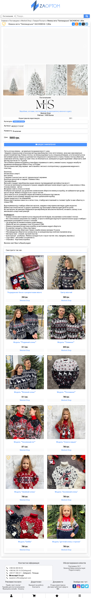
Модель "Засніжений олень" (66, 492)
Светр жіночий (66, 292)
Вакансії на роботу (36, 585)
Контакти (36, 587)
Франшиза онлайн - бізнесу (13, 589)
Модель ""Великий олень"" (25, 392)
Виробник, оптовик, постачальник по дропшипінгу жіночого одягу (45, 111)
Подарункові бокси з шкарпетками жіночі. (24, 292)
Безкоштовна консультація (74, 568)
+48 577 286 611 (15, 573)
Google (21, 575)
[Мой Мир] (80, 24)
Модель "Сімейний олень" (24, 492)
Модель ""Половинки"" (66, 392)
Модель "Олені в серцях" (66, 442)
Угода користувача (57, 585)
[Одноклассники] (76, 24)
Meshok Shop (25, 300)
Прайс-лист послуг (13, 585)
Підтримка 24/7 (74, 566)
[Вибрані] (56, 595)
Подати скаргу (74, 570)
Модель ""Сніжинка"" (66, 342)
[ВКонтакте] (73, 24)
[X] (83, 24)
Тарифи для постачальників (13, 587)
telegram (27, 570)
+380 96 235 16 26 (16, 570)
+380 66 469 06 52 (16, 568)
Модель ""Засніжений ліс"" (25, 442)
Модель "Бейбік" (25, 542)
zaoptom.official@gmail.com (20, 578)
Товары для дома (18, 121)
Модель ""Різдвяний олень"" (24, 342)
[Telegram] (86, 24)
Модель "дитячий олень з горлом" (66, 542)
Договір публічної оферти (58, 587)
